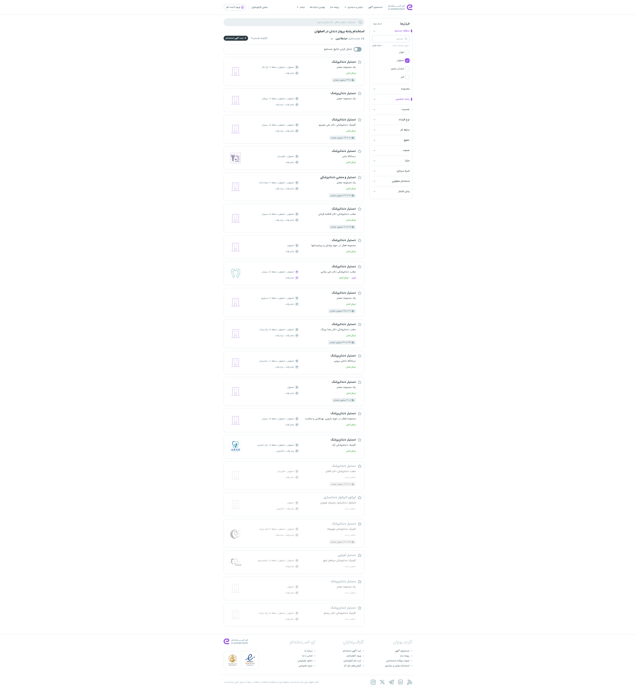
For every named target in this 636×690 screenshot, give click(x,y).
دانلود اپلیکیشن (305, 661)
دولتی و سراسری (355, 7)
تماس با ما (307, 656)
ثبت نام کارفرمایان (352, 661)
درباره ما (309, 651)
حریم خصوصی (306, 666)
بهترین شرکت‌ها (317, 7)
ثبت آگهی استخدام (235, 38)
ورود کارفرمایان (353, 656)
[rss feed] (409, 682)
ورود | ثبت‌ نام (233, 7)
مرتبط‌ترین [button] (341, 39)
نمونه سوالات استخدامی (397, 661)
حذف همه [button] (377, 24)
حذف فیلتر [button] (377, 45)
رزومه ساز (334, 7)
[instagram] (373, 682)
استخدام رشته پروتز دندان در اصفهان (339, 31)
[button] (391, 52)
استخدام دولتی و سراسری (397, 666)
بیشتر (302, 7)
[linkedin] (400, 682)
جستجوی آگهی (375, 7)
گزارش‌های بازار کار (352, 666)
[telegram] (391, 682)
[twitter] (382, 682)
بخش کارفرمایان (260, 7)
